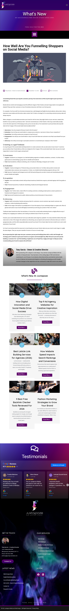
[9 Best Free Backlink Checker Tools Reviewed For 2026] (21, 386)
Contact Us (6, 586)
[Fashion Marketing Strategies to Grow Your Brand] (47, 386)
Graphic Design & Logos (44, 554)
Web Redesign (42, 542)
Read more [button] (6, 487)
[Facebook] (38, 574)
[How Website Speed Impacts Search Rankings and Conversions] (47, 339)
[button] (34, 34)
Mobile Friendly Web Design (45, 545)
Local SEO (41, 557)
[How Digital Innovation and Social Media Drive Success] (21, 289)
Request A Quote (7, 589)
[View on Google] (4, 475)
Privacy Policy (35, 608)
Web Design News (8, 574)
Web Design (41, 538)
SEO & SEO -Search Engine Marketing (13, 583)
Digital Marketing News (9, 577)
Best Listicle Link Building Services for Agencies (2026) (22, 354)
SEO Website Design (43, 548)
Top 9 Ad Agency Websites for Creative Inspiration (47, 304)
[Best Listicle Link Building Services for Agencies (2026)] (21, 339)
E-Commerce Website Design (46, 551)
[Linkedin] (43, 574)
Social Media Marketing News (11, 580)
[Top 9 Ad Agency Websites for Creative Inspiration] (47, 289)
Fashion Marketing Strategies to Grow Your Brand (47, 402)
